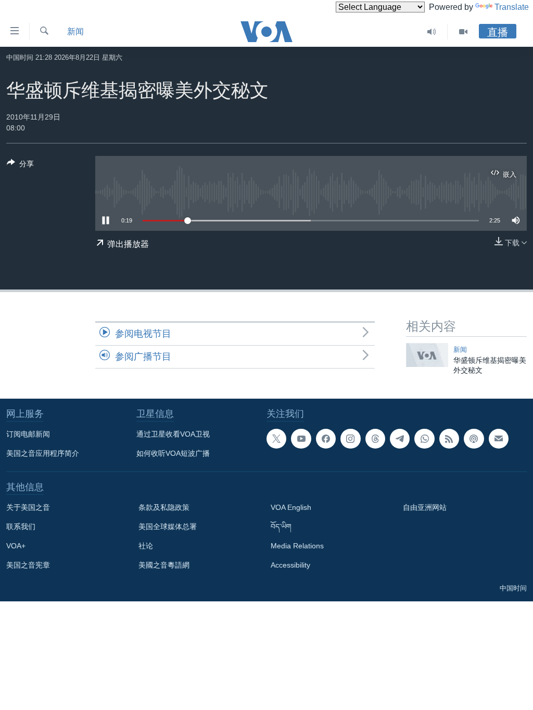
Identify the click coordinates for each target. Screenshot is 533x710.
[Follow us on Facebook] (326, 439)
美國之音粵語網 (163, 565)
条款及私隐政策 (163, 507)
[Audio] (432, 32)
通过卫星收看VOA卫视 (173, 434)
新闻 (75, 31)
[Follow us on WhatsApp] (424, 439)
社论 (145, 546)
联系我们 (20, 526)
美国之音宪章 (28, 565)
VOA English (291, 507)
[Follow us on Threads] (375, 439)
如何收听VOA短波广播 (173, 453)
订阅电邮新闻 (28, 434)
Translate (511, 7)
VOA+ (16, 546)
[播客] (474, 439)
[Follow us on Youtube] (301, 439)
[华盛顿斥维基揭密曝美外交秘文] (427, 355)
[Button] (20, 165)
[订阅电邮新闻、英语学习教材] (499, 439)
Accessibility (290, 565)
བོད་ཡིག (281, 526)
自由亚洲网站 (425, 507)
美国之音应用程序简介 (42, 453)
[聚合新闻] (449, 439)
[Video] (463, 32)
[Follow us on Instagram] (350, 439)
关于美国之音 (28, 507)
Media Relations (297, 546)
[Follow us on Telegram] (400, 439)
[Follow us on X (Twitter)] (276, 439)
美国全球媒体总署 (167, 526)
